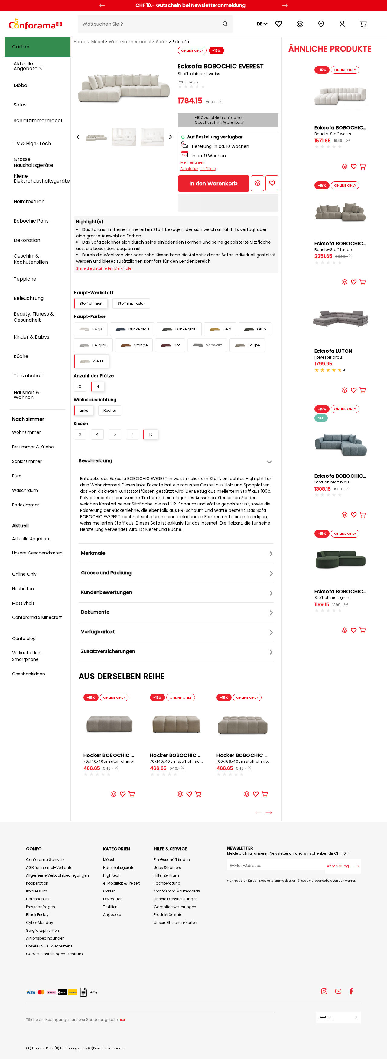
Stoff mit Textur (131, 303)
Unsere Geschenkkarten (175, 922)
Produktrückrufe (168, 914)
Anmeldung (338, 866)
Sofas (162, 42)
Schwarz (214, 345)
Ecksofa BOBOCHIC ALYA (345, 246)
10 (151, 434)
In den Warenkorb (214, 183)
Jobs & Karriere (167, 867)
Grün (261, 329)
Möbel (97, 42)
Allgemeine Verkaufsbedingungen (57, 875)
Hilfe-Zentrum (166, 875)
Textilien (110, 906)
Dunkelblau (138, 329)
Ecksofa (181, 42)
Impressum (36, 891)
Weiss (98, 361)
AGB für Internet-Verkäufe (49, 867)
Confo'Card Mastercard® (177, 891)
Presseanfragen (40, 906)
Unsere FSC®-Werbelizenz (49, 946)
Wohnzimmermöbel (130, 42)
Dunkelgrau (186, 329)
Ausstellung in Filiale (198, 168)
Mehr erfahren (192, 162)
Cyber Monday (39, 922)
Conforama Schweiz (45, 859)
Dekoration (113, 898)
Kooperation (37, 883)
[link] (342, 23)
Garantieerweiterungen (175, 906)
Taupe (254, 345)
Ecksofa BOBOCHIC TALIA (346, 130)
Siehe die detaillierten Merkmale (103, 268)
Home (80, 42)
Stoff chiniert (91, 303)
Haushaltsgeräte (118, 867)
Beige (97, 329)
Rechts (109, 410)
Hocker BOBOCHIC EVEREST (117, 758)
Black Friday (37, 914)
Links (84, 410)
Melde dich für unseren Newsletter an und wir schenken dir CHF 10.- (288, 853)
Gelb (227, 329)
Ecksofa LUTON (333, 354)
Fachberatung (167, 883)
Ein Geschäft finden (172, 859)
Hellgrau (100, 345)
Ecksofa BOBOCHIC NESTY (347, 479)
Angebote (112, 914)
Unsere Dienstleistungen (176, 898)
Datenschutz (37, 898)
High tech (112, 875)
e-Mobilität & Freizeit (121, 883)
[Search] (225, 24)
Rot (177, 345)
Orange (141, 345)
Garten (109, 891)
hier (122, 1019)
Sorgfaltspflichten (42, 930)
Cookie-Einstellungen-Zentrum (54, 954)
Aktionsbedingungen (45, 938)
